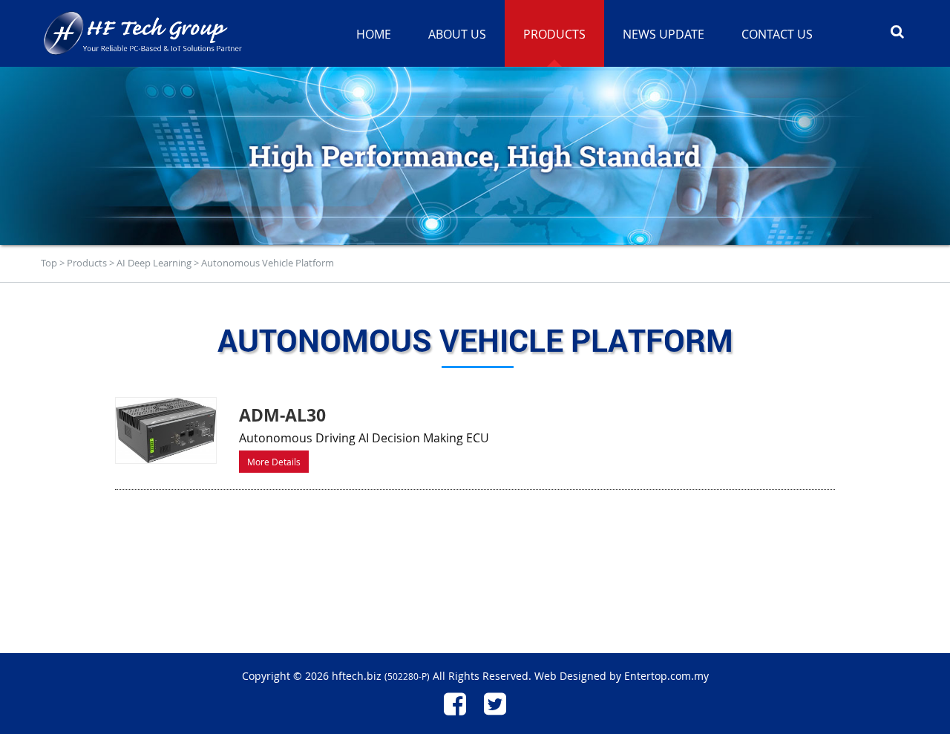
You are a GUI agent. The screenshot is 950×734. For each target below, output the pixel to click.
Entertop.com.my (666, 676)
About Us (457, 34)
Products (87, 262)
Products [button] (554, 34)
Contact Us (777, 34)
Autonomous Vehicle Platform (267, 262)
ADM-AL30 (282, 415)
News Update (663, 34)
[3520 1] (166, 430)
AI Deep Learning (154, 262)
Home (373, 34)
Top (49, 262)
